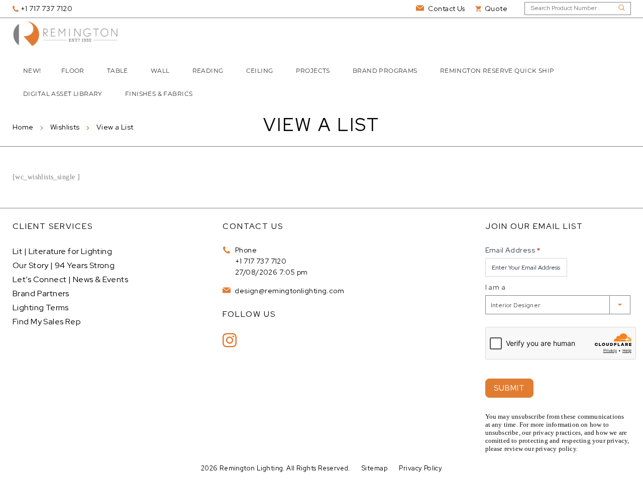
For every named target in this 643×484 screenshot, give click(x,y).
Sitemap (374, 468)
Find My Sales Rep (47, 321)
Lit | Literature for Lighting (62, 251)
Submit (509, 388)
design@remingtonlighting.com (288, 290)
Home (23, 127)
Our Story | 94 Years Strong (64, 265)
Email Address (513, 250)
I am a (495, 287)
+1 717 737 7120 (260, 261)
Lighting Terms (41, 307)
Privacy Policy (420, 468)
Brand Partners (41, 293)
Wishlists (65, 127)
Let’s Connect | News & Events (70, 279)
